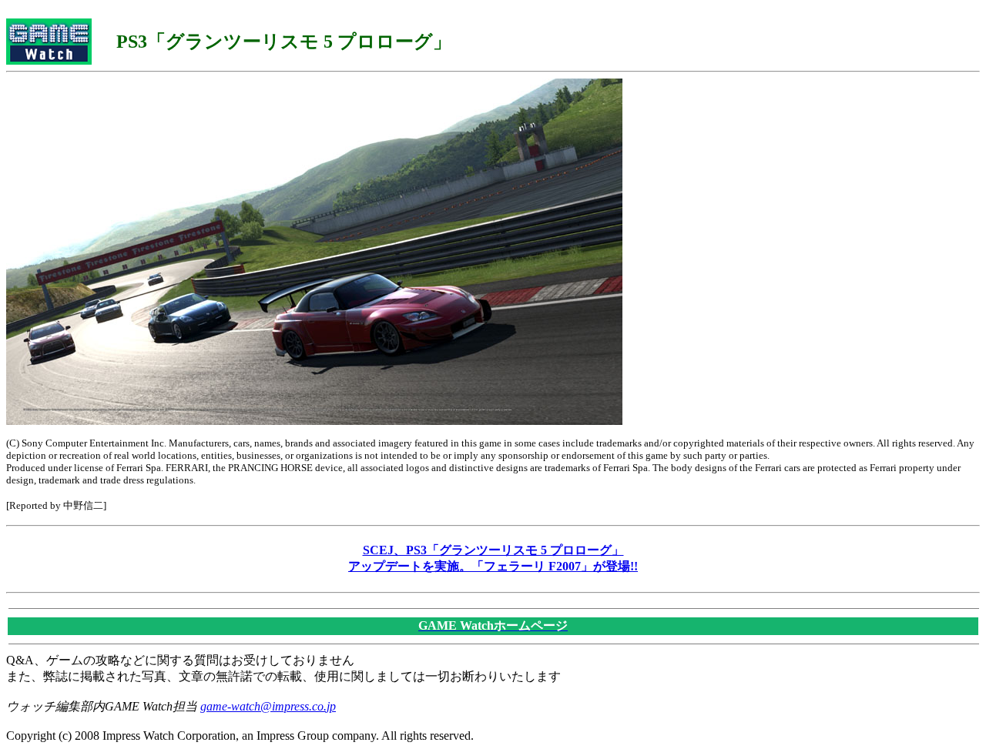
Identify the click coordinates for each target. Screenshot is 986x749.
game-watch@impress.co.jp (268, 706)
